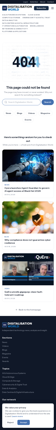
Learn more (17, 416)
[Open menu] (52, 8)
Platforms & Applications (14, 31)
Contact (50, 2)
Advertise (34, 2)
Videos (31, 113)
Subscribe (41, 8)
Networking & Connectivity (15, 29)
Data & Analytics (9, 20)
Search (47, 102)
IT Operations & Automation (15, 26)
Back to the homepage (30, 309)
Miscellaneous (37, 26)
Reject (10, 422)
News (8, 113)
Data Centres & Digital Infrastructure (20, 23)
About (42, 2)
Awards (5, 361)
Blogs (19, 113)
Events (28, 120)
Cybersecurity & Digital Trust (36, 18)
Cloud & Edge (34, 15)
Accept (23, 422)
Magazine (45, 113)
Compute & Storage (11, 18)
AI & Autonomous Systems (14, 15)
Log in (25, 2)
